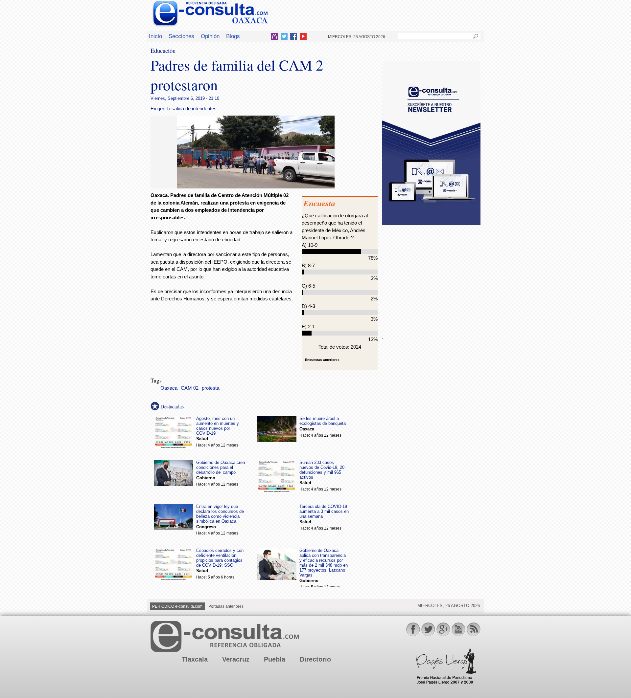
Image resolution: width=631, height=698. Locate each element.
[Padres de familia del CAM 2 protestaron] (256, 186)
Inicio (155, 36)
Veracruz (235, 659)
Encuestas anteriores (322, 359)
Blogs (233, 36)
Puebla (274, 659)
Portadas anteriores (226, 606)
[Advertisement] (431, 275)
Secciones (181, 36)
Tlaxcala (195, 659)
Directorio (315, 659)
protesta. (211, 388)
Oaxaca (168, 388)
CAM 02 (190, 388)
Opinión (210, 36)
